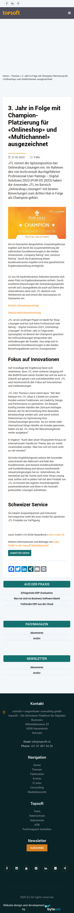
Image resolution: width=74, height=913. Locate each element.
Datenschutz (37, 815)
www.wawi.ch (56, 534)
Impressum (37, 820)
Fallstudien (37, 774)
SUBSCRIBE (37, 848)
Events (37, 778)
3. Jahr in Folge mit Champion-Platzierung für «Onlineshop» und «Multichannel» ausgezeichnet (35, 77)
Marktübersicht (37, 792)
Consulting (37, 787)
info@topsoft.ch (41, 741)
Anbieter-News (19, 553)
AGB (37, 824)
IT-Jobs (37, 783)
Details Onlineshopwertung (23, 305)
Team (37, 811)
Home (6, 75)
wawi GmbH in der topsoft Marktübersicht (33, 543)
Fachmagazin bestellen (37, 829)
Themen (15, 75)
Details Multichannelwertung (24, 312)
